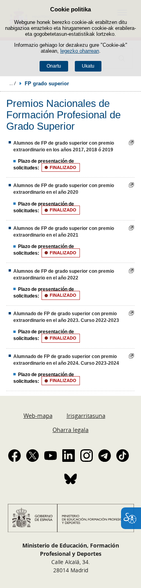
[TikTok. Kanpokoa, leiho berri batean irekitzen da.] (122, 455)
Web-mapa (38, 415)
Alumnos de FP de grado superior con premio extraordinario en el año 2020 (63, 189)
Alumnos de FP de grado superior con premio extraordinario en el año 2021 (63, 232)
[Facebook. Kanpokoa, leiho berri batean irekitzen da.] (14, 455)
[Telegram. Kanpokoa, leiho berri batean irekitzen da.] (104, 455)
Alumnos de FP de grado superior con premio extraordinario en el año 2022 (63, 274)
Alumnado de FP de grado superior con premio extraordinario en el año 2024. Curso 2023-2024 (66, 360)
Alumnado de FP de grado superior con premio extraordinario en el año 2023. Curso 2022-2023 (66, 317)
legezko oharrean (79, 51)
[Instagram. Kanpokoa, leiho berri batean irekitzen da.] (86, 455)
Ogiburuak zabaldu (12, 83)
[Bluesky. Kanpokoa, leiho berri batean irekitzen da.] (70, 478)
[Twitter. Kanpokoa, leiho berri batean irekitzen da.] (32, 455)
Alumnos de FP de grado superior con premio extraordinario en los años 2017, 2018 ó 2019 (63, 146)
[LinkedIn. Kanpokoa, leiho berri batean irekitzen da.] (68, 455)
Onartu (54, 66)
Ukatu (88, 66)
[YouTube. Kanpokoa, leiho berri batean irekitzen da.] (50, 455)
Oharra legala (70, 430)
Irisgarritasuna (86, 415)
